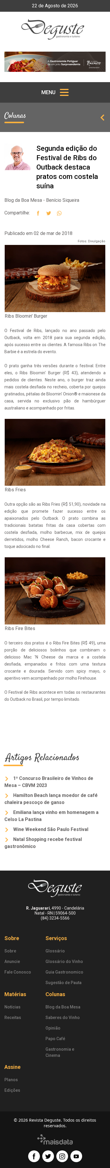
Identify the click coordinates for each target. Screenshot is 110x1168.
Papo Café (55, 1038)
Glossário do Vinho (64, 961)
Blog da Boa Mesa (62, 1007)
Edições (12, 1090)
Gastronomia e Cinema (59, 1052)
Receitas (12, 1017)
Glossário (55, 951)
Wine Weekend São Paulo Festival (50, 829)
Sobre (10, 951)
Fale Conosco (17, 972)
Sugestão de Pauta (63, 982)
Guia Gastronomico (64, 972)
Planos (11, 1079)
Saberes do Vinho (62, 1017)
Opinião (52, 1028)
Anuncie (12, 961)
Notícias (12, 1007)
